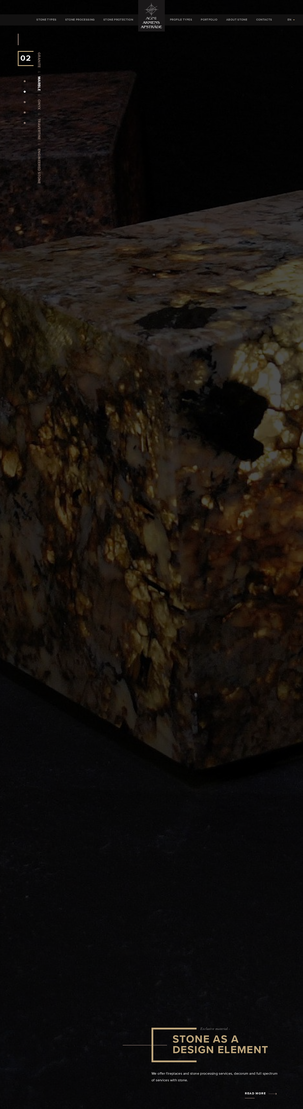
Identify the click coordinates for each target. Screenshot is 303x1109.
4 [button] (24, 112)
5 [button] (24, 122)
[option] (151, 554)
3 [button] (24, 101)
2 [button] (24, 91)
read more (255, 1093)
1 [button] (24, 81)
